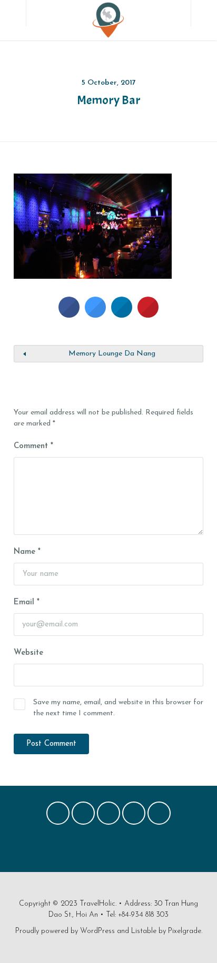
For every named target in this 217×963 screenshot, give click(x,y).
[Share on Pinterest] (148, 314)
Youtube (159, 816)
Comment (33, 446)
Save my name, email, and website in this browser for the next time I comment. (118, 707)
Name (27, 552)
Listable (143, 931)
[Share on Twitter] (95, 314)
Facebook (57, 816)
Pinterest (108, 816)
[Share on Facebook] (69, 314)
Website (28, 653)
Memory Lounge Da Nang (111, 354)
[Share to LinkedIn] (121, 314)
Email (27, 602)
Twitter (83, 816)
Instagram (133, 816)
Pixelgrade (184, 931)
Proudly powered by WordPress (65, 931)
